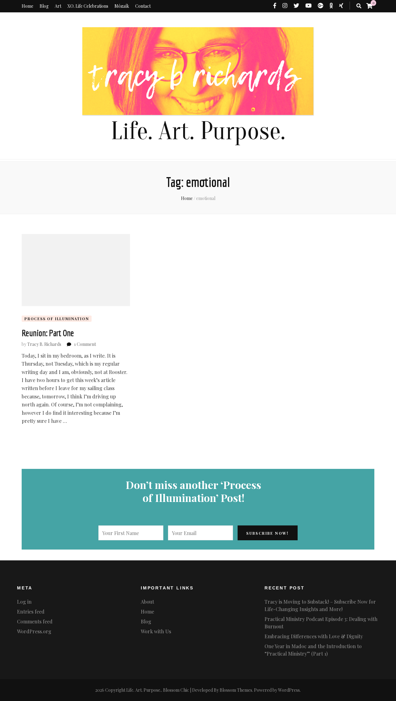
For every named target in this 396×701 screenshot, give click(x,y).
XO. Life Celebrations (87, 6)
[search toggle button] (358, 5)
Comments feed (35, 621)
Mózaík (121, 6)
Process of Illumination (56, 318)
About (147, 601)
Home (27, 6)
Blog (44, 6)
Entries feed (31, 611)
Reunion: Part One (48, 333)
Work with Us (156, 631)
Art (58, 6)
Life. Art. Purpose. (198, 131)
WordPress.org (34, 631)
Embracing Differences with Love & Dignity (314, 636)
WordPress (289, 690)
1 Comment (85, 344)
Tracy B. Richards (44, 344)
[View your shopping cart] (369, 5)
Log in (24, 601)
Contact (143, 6)
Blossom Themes (236, 690)
